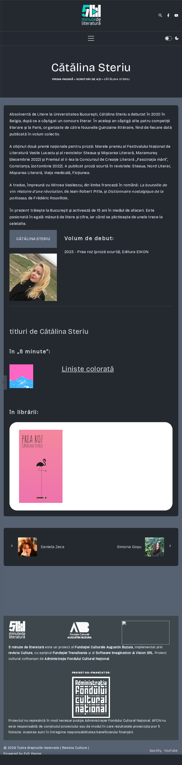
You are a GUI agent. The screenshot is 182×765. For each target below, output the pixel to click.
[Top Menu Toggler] (91, 38)
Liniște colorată (88, 369)
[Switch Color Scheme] (177, 38)
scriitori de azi (88, 79)
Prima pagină (62, 79)
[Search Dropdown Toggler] (160, 15)
